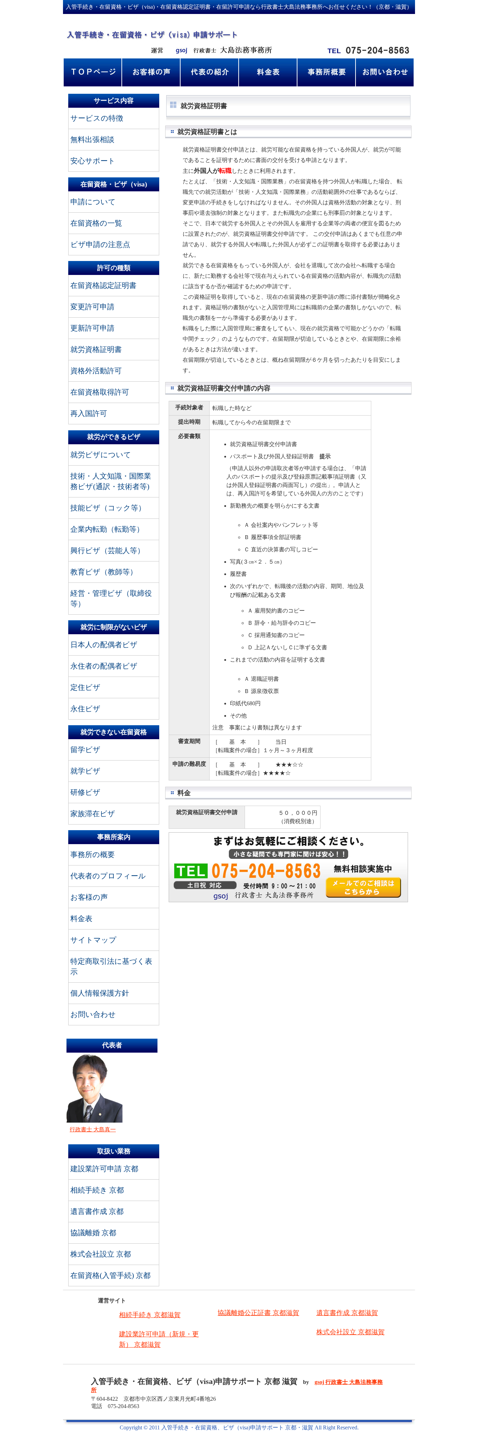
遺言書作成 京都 (97, 1211)
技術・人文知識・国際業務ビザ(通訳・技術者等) (110, 481)
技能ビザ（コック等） (108, 508)
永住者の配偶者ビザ (104, 666)
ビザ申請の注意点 (100, 244)
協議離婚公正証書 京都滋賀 (258, 1312)
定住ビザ (85, 687)
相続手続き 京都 (97, 1190)
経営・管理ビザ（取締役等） (111, 598)
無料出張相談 (92, 139)
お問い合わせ (93, 1014)
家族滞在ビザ (92, 814)
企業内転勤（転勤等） (107, 529)
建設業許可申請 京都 (104, 1169)
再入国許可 (88, 413)
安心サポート (92, 161)
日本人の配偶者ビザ (104, 645)
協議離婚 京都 (93, 1233)
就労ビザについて (100, 455)
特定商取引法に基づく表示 (111, 966)
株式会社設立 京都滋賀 (350, 1332)
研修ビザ (85, 792)
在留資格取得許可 (99, 392)
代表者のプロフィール (108, 876)
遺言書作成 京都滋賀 (347, 1312)
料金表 (81, 918)
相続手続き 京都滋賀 (150, 1315)
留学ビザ (85, 749)
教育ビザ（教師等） (103, 572)
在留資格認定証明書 (103, 285)
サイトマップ (93, 940)
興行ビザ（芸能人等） (107, 550)
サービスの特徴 (96, 118)
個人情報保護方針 (99, 993)
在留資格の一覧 (96, 223)
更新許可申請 (92, 328)
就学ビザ (85, 771)
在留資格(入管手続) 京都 (110, 1275)
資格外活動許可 (96, 371)
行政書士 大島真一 (93, 1129)
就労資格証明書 (96, 349)
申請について (93, 202)
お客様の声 (89, 897)
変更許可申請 (92, 307)
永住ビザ (85, 709)
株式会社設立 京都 (100, 1254)
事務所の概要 (92, 854)
